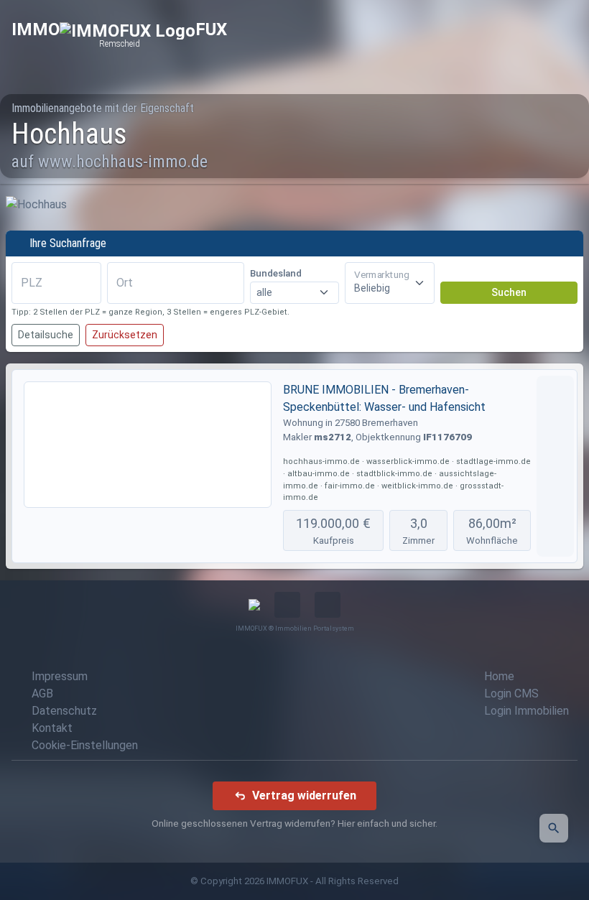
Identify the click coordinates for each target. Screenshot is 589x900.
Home (499, 676)
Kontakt (52, 728)
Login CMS (511, 693)
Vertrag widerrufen (304, 795)
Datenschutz (64, 711)
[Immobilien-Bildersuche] (553, 828)
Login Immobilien (526, 711)
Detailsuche (45, 334)
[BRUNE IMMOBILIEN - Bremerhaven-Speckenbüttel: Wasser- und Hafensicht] (148, 444)
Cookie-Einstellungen (85, 745)
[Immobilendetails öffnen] (555, 466)
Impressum (60, 676)
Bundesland (276, 273)
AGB (42, 693)
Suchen (509, 292)
